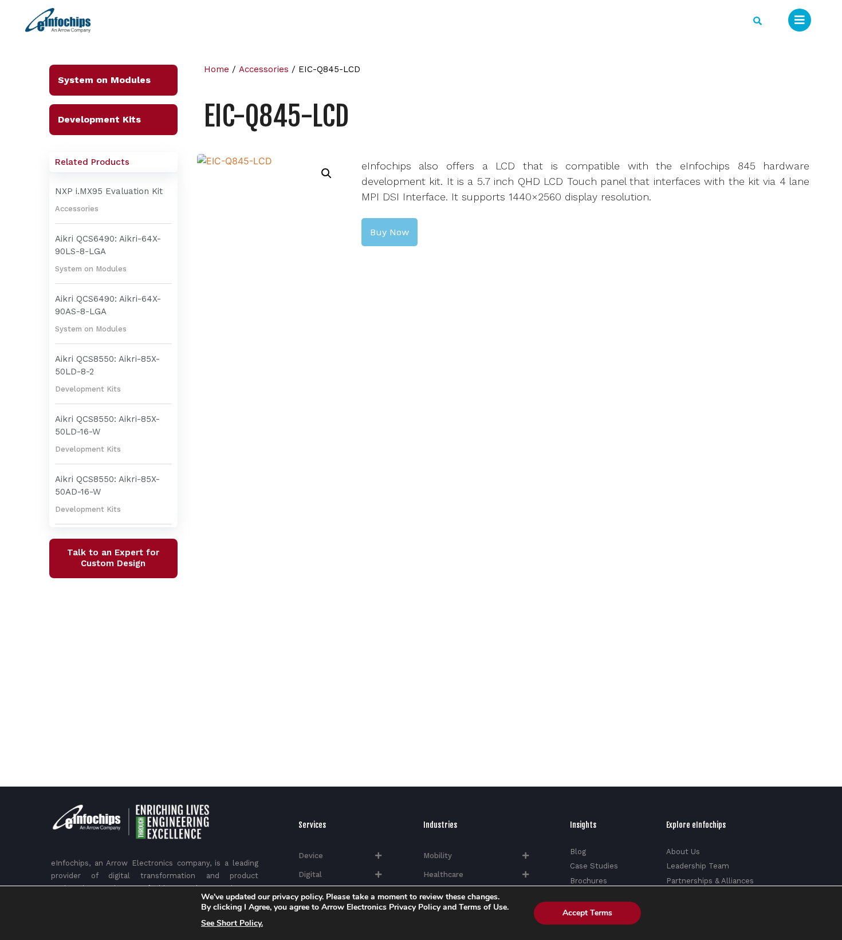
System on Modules (104, 79)
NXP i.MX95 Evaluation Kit (109, 191)
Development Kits (99, 119)
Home (216, 69)
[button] (757, 21)
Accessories (77, 208)
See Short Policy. (232, 923)
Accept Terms (587, 912)
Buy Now (389, 232)
